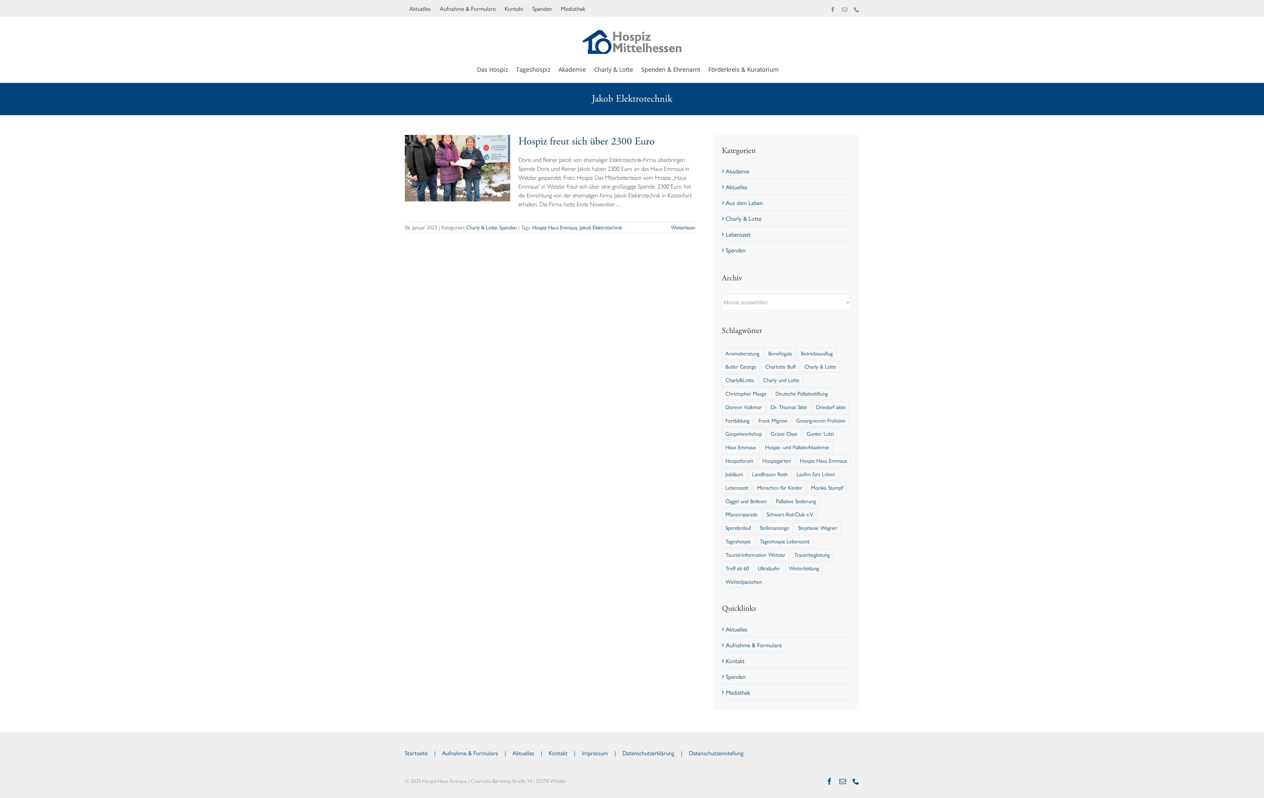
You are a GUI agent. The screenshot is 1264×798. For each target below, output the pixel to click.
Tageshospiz (738, 541)
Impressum (595, 753)
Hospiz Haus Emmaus (554, 227)
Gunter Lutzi (820, 433)
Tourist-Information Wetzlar (755, 554)
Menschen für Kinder (779, 487)
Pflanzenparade (741, 514)
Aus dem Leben (744, 202)
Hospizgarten (776, 460)
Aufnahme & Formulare (754, 645)
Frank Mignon (772, 420)
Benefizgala (780, 353)
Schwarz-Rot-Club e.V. (790, 514)
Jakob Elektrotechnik (601, 227)
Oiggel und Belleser (746, 501)
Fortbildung (737, 420)
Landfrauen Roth (770, 474)
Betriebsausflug (817, 353)
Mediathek (738, 692)
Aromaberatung (742, 353)
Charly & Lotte (481, 227)
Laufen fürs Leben (816, 474)
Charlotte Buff (780, 366)
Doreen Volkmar (743, 407)
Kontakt (735, 660)
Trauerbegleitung (812, 554)
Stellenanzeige (774, 527)
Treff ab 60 (737, 568)
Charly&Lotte (739, 380)
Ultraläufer (769, 568)
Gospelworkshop (743, 433)
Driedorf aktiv (831, 407)
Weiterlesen (683, 227)
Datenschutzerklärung (648, 753)
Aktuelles (737, 187)
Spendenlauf (738, 527)
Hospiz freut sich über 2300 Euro (586, 141)
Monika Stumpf (827, 487)
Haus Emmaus (740, 447)
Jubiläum (734, 474)
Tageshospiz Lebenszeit (784, 541)
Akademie (737, 171)
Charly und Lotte (781, 380)
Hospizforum (739, 460)
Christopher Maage (746, 393)
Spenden (508, 227)
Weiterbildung (804, 568)
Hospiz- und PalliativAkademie (797, 447)
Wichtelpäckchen (743, 581)
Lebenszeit (738, 234)
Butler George (740, 366)
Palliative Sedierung (796, 501)
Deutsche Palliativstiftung (802, 393)
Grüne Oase (784, 433)
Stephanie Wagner (817, 527)
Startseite (416, 753)
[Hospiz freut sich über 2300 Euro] (457, 168)
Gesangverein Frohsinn (820, 420)
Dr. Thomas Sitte (789, 407)
